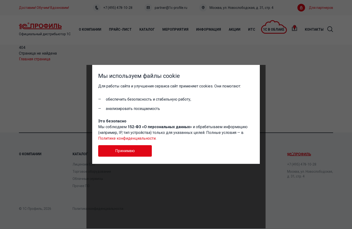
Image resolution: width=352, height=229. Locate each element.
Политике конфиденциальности (127, 138)
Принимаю (125, 151)
